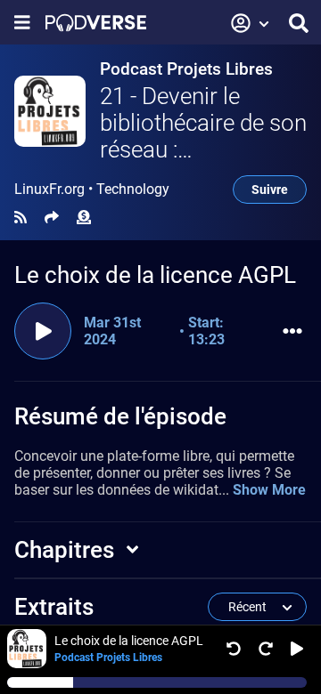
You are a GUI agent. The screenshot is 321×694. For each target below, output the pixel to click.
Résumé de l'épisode (120, 416)
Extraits (54, 606)
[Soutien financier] (84, 217)
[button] (250, 23)
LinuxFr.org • (91, 190)
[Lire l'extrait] (42, 331)
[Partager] (52, 217)
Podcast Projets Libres (186, 69)
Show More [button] (269, 489)
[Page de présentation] (95, 23)
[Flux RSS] (20, 217)
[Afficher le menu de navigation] (22, 23)
